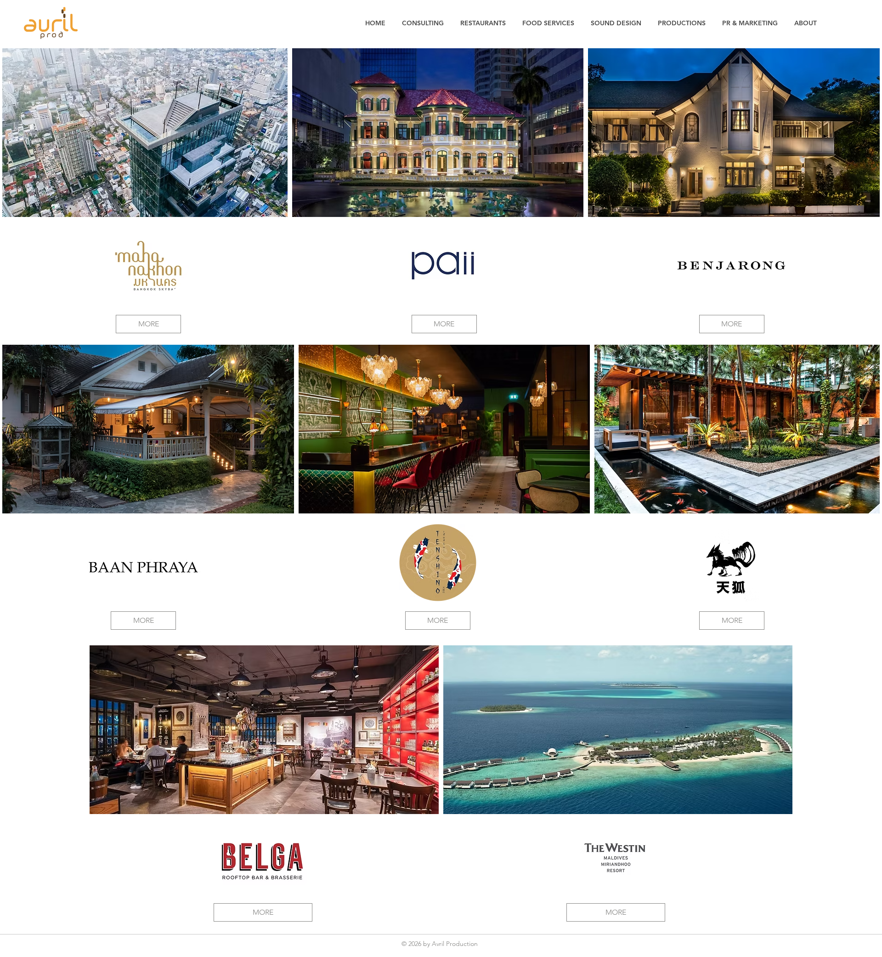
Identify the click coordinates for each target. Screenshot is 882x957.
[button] (148, 265)
